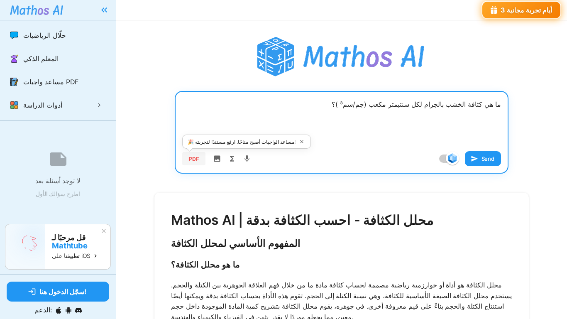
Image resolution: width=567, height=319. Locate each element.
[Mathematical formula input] (232, 158)
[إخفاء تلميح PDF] (301, 141)
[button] (58, 35)
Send (487, 158)
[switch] (452, 158)
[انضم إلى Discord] (78, 310)
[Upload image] (217, 158)
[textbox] (341, 119)
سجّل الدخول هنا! (62, 291)
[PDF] (193, 158)
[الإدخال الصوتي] (247, 158)
